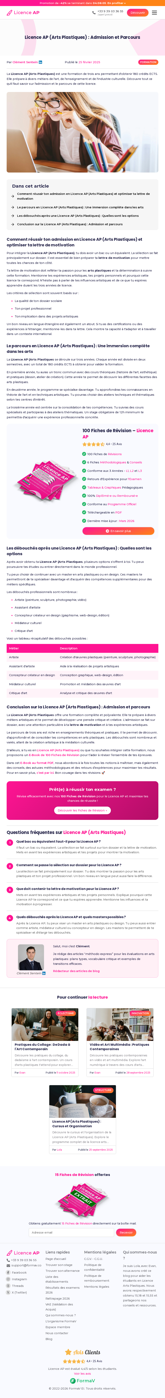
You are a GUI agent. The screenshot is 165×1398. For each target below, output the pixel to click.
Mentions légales (96, 1286)
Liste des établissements (56, 1279)
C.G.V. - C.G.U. (93, 1259)
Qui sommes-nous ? (60, 1315)
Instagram (19, 1279)
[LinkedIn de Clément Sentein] (40, 62)
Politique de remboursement (96, 1278)
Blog (49, 1339)
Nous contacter (56, 1333)
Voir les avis (82, 1373)
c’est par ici (45, 773)
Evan (23, 1072)
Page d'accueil (55, 1259)
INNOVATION (140, 1013)
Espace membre (57, 1327)
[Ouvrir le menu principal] (154, 13)
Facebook (19, 1272)
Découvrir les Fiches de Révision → (82, 810)
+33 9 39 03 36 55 (23, 1260)
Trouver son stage (58, 1265)
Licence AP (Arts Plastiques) (58, 750)
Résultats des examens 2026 (62, 1290)
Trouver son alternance (62, 1271)
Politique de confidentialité (94, 1267)
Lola (59, 1149)
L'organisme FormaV (60, 1321)
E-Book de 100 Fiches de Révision (54, 755)
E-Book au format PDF (37, 763)
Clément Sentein (25, 62)
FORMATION (148, 62)
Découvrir (138, 12)
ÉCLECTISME (66, 1013)
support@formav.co (26, 1265)
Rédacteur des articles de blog (76, 971)
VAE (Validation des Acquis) (59, 1307)
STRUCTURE (103, 1090)
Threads (18, 1286)
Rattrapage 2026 (57, 1298)
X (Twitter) (19, 1292)
